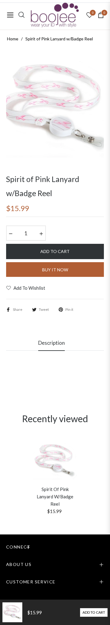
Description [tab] (51, 343)
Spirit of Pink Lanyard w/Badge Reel (55, 496)
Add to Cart (93, 612)
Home (12, 38)
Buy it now (55, 269)
